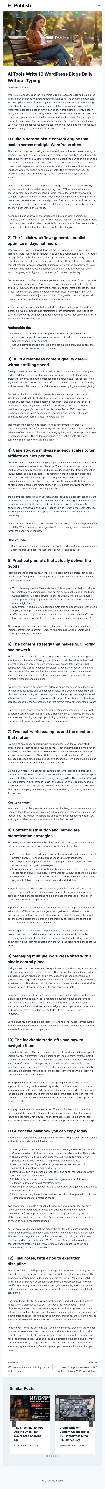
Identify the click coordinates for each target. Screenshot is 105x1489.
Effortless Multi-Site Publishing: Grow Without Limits (28, 1367)
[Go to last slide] (14, 1424)
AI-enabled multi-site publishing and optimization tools (52, 930)
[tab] (47, 1456)
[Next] (91, 1424)
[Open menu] (99, 5)
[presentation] (30, 1408)
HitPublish (14, 87)
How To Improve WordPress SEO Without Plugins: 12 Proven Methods (77, 1367)
